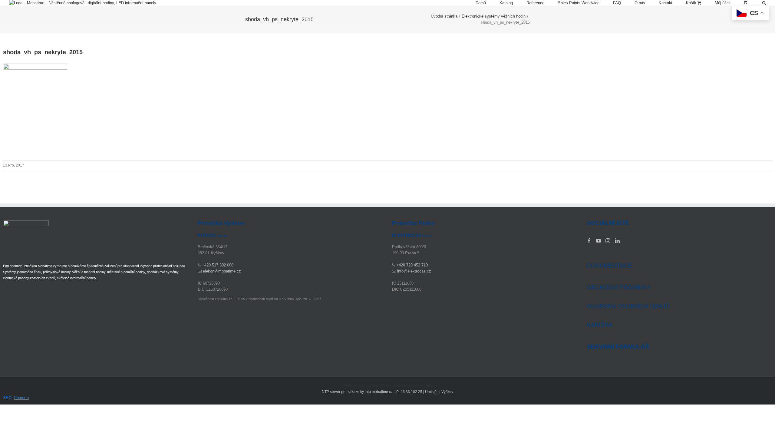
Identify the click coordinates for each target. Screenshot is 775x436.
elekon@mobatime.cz (222, 271)
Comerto (21, 397)
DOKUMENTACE (609, 265)
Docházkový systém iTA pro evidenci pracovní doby (387, 385)
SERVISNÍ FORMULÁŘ (618, 347)
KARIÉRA (599, 325)
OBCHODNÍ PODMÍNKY (619, 287)
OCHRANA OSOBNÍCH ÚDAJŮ (628, 306)
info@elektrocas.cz (414, 271)
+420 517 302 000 (217, 265)
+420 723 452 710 (412, 265)
